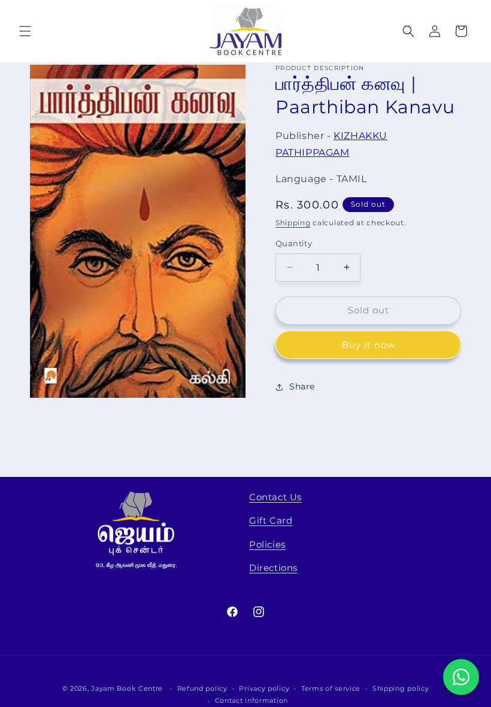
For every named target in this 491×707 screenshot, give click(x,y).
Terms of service (330, 688)
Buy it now (368, 345)
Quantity (293, 243)
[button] (25, 31)
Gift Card (270, 520)
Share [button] (302, 386)
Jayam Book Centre (127, 688)
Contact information (251, 700)
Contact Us (275, 497)
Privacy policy (264, 688)
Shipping (293, 222)
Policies (267, 544)
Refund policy (202, 688)
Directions (273, 567)
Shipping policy (400, 688)
